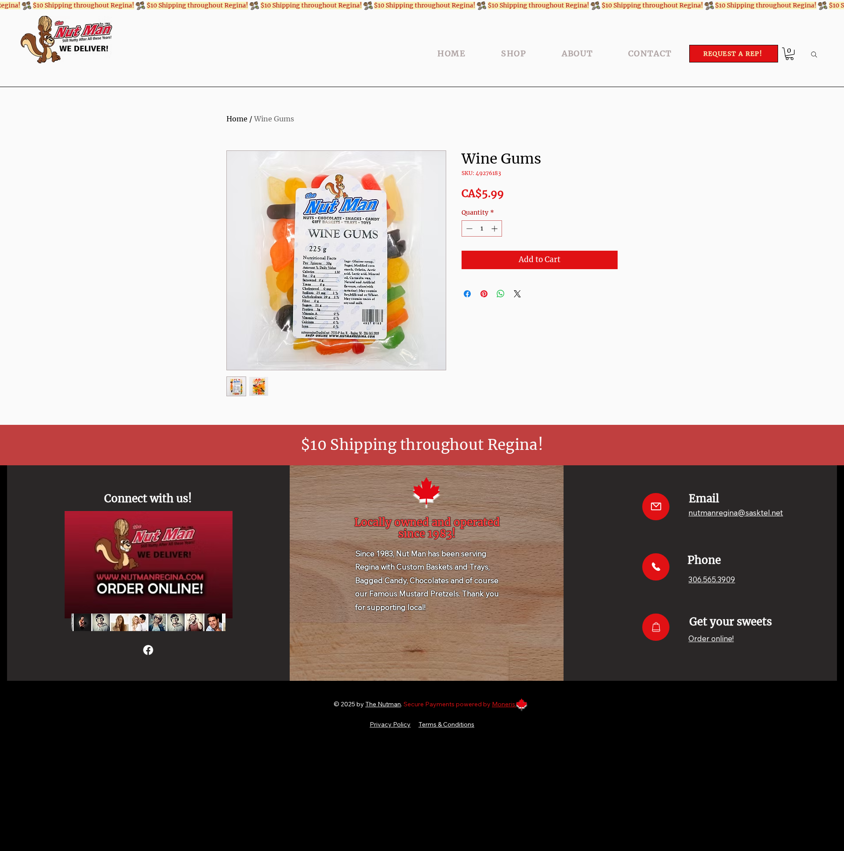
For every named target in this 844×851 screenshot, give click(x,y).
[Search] (814, 54)
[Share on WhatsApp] (500, 294)
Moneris (504, 704)
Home (236, 118)
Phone (704, 560)
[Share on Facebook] (467, 294)
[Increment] (495, 228)
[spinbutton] (482, 228)
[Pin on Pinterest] (484, 294)
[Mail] (655, 506)
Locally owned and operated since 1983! (427, 528)
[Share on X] (517, 294)
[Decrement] (468, 228)
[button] (789, 53)
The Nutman (383, 704)
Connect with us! (148, 498)
